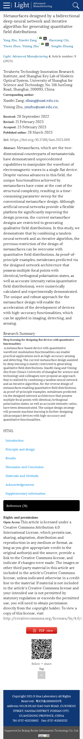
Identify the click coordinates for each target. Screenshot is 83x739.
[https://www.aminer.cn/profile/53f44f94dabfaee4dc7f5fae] (47, 45)
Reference (16, 505)
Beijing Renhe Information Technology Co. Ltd (50, 730)
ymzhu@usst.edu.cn (40, 106)
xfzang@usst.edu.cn (41, 100)
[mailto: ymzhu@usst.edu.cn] (42, 44)
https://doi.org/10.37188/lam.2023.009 (40, 139)
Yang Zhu (10, 40)
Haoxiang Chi (58, 40)
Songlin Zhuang (62, 46)
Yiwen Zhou (11, 46)
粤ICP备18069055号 (49, 701)
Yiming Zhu (30, 46)
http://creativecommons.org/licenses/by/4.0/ (42, 618)
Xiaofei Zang (28, 40)
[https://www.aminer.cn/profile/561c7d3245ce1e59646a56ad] (45, 39)
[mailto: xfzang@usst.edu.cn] (40, 38)
